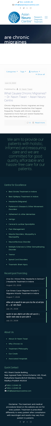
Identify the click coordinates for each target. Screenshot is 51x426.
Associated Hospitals (18, 359)
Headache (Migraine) (18, 201)
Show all (41, 74)
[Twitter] (23, 8)
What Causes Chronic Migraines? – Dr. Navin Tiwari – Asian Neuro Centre (25, 97)
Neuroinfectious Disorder (19, 242)
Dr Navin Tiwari (25, 89)
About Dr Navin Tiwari (18, 339)
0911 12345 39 (14, 388)
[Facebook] (20, 8)
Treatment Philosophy (18, 349)
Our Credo (13, 354)
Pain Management (17, 229)
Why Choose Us (16, 344)
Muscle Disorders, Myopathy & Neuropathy (22, 235)
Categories (11, 72)
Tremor (12, 254)
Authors (34, 72)
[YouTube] (27, 8)
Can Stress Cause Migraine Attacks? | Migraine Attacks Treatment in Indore (22, 292)
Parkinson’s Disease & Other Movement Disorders (26, 207)
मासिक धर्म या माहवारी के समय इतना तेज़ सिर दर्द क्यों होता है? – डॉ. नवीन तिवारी (25, 303)
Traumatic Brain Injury (18, 264)
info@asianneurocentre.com (27, 5)
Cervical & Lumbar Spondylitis (22, 224)
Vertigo (12, 219)
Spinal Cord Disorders (18, 259)
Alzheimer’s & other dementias (22, 214)
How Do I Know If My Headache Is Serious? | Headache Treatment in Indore (25, 280)
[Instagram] (30, 8)
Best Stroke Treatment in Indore (23, 191)
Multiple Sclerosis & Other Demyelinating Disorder (26, 248)
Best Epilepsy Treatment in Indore (23, 196)
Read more (40, 123)
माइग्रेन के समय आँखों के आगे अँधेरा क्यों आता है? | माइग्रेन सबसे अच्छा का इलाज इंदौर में (22, 315)
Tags (22, 72)
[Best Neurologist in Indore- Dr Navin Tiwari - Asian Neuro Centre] (25, 17)
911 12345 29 (26, 2)
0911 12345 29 (14, 385)
